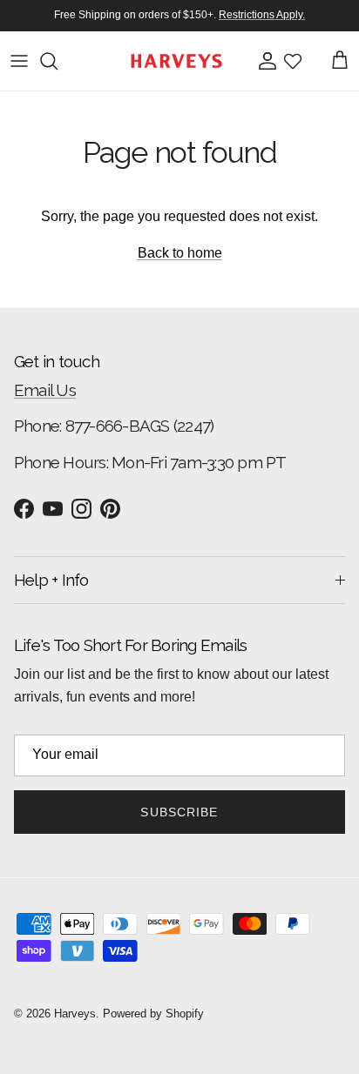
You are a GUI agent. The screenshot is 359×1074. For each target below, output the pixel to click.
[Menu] (19, 61)
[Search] (57, 61)
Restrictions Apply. (262, 15)
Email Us (45, 389)
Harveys (75, 1013)
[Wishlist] (292, 60)
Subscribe (179, 812)
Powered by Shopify (153, 1013)
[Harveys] (176, 61)
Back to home (180, 252)
